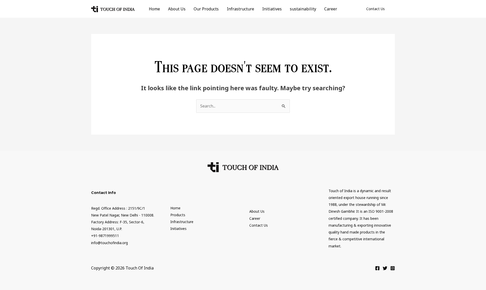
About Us (177, 9)
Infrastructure (240, 9)
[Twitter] (385, 268)
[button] (375, 9)
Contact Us (258, 225)
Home (154, 9)
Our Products (206, 9)
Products (177, 214)
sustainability (303, 9)
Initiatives (272, 9)
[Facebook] (377, 268)
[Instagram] (392, 268)
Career (330, 9)
